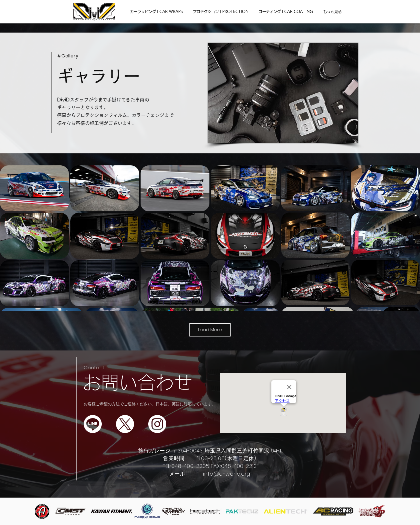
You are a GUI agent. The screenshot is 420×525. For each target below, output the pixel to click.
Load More (210, 329)
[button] (156, 11)
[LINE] (93, 424)
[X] (125, 424)
